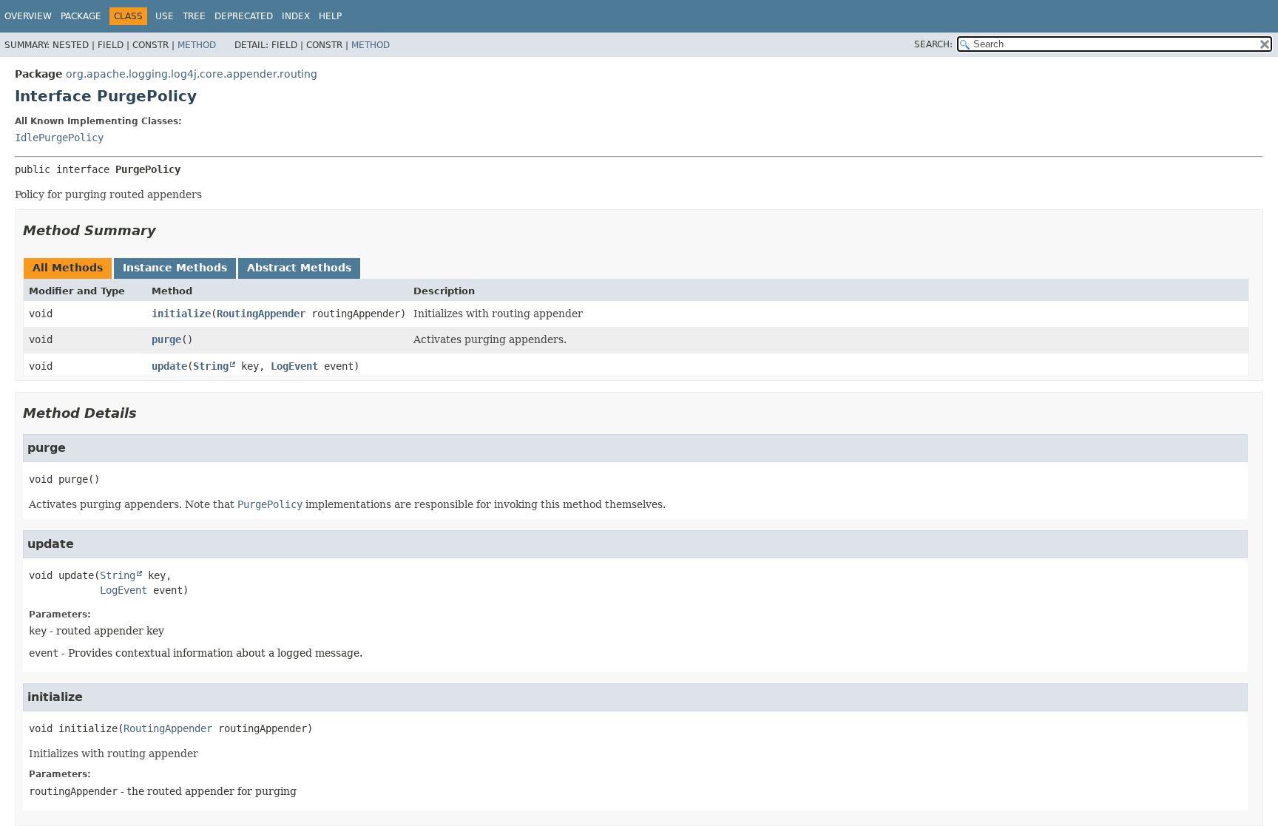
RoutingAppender (261, 313)
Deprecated (243, 16)
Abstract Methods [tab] (299, 268)
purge (166, 339)
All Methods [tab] (68, 268)
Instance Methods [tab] (175, 268)
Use (164, 16)
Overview (28, 16)
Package (81, 16)
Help (330, 16)
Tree (194, 16)
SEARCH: (933, 44)
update (169, 366)
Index (296, 16)
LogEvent (294, 366)
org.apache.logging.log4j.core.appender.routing (191, 74)
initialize (181, 313)
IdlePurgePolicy (59, 137)
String (211, 366)
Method (197, 45)
